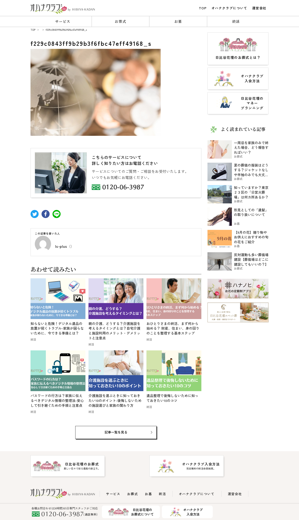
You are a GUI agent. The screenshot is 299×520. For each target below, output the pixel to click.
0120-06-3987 (123, 187)
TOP (203, 7)
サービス (62, 21)
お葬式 (120, 21)
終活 (236, 21)
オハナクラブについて (229, 7)
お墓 (178, 21)
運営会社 (259, 7)
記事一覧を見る (116, 432)
